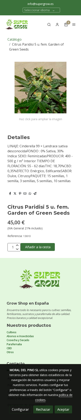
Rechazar (43, 409)
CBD (9, 348)
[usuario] (57, 24)
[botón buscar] (49, 24)
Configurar (20, 409)
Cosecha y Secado (18, 340)
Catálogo (14, 39)
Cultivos (11, 332)
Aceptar (63, 409)
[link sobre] (40, 281)
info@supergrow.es (41, 4)
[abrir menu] (74, 24)
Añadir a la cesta (37, 247)
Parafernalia (14, 344)
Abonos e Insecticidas (20, 336)
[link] (16, 24)
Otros (10, 352)
